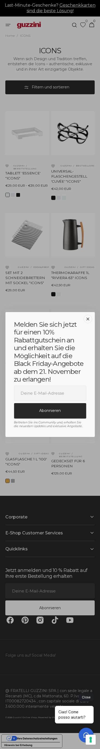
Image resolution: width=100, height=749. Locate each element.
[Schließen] (87, 319)
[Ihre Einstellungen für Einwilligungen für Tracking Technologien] (91, 740)
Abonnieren (50, 410)
